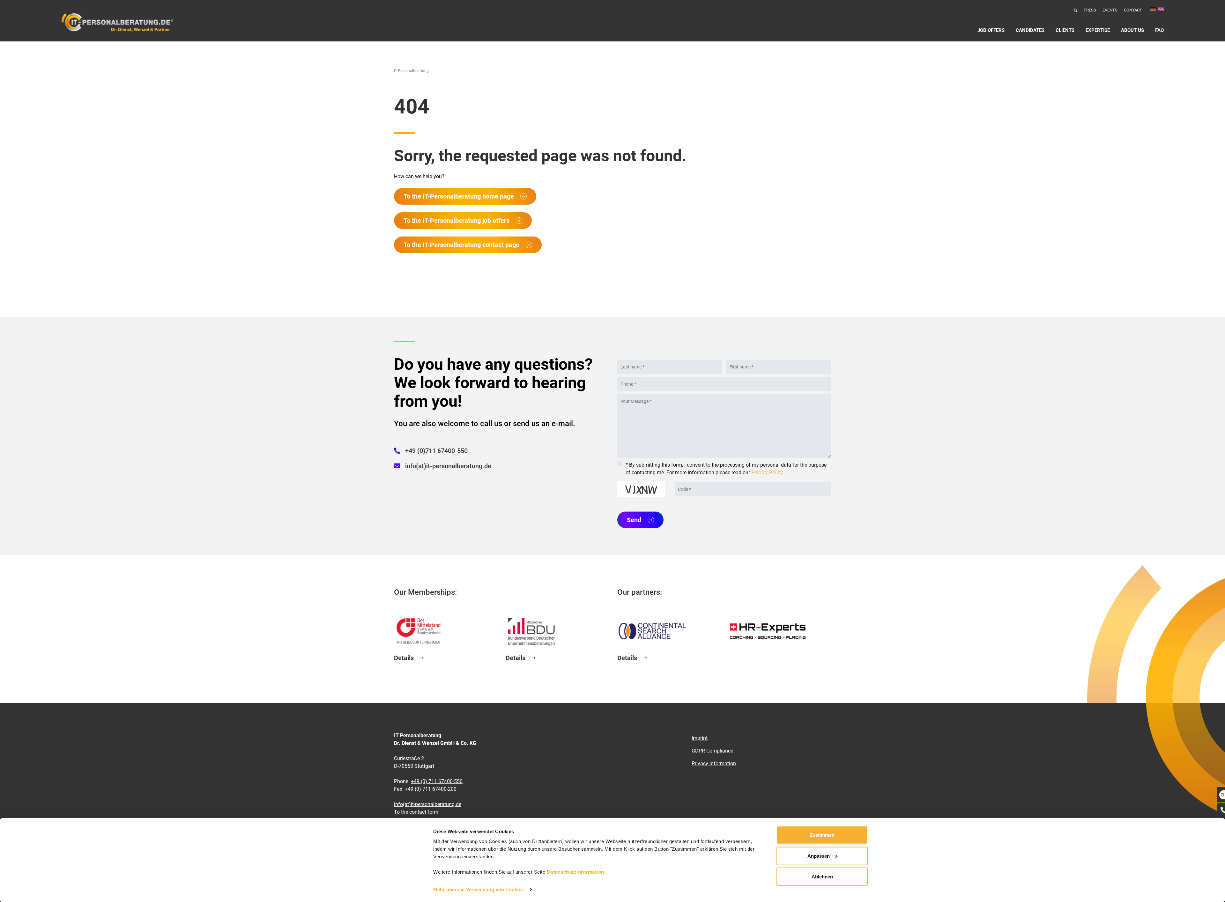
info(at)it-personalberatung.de (448, 466)
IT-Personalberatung (411, 71)
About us (1132, 30)
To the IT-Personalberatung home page (459, 196)
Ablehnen (822, 876)
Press (1090, 10)
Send (634, 520)
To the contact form (416, 812)
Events (1109, 10)
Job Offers (991, 30)
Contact (1133, 10)
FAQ (1159, 30)
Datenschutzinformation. (576, 872)
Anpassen (818, 855)
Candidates (1030, 30)
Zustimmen (822, 835)
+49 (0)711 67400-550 (436, 451)
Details (404, 658)
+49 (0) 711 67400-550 (437, 781)
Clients (1065, 30)
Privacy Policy (767, 472)
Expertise (1098, 30)
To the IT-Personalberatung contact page (461, 245)
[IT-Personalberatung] (117, 22)
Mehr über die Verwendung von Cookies (478, 889)
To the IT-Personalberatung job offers (456, 220)
